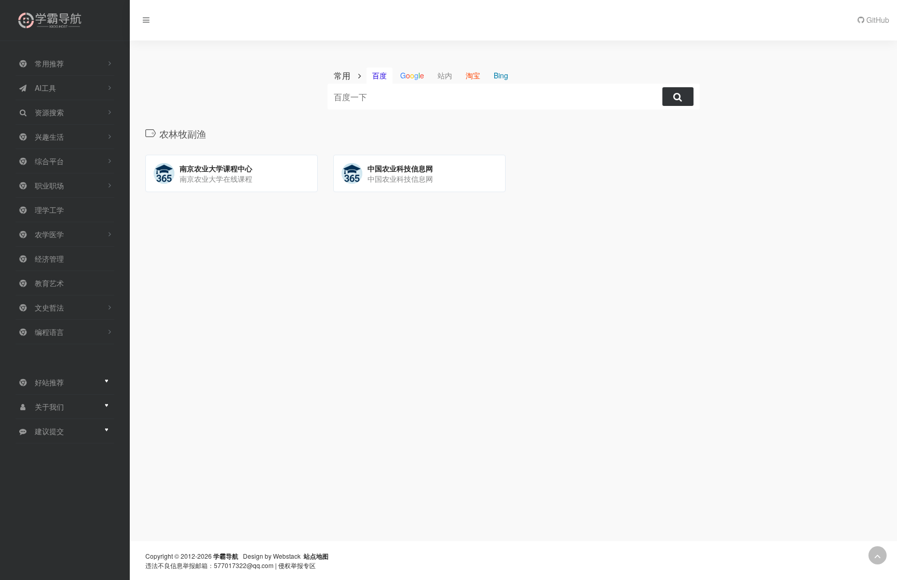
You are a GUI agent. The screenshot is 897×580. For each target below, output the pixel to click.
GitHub (876, 20)
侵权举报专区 (297, 565)
